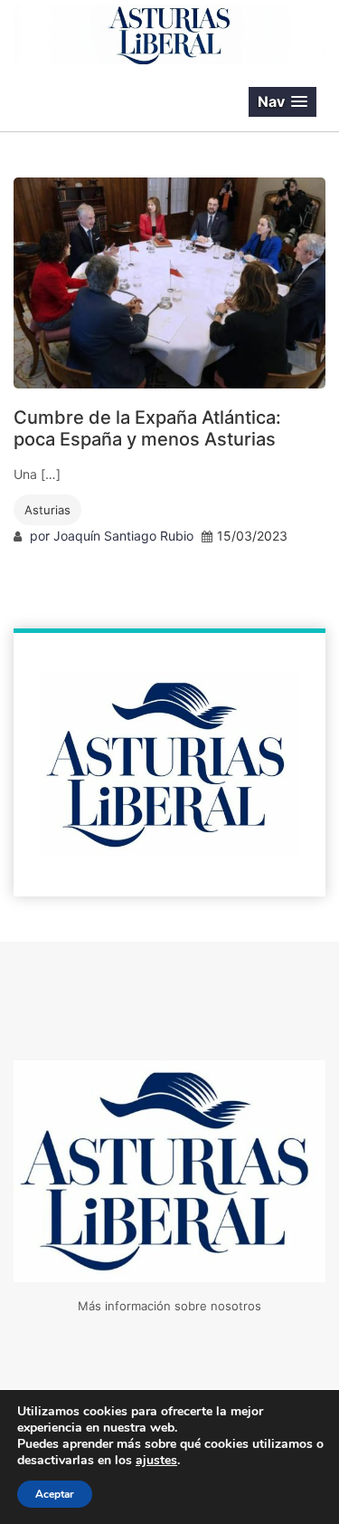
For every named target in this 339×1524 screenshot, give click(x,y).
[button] (282, 102)
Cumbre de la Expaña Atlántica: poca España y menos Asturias (147, 428)
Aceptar (54, 1494)
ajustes (156, 1460)
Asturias (47, 510)
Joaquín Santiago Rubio (123, 535)
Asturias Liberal (112, 102)
